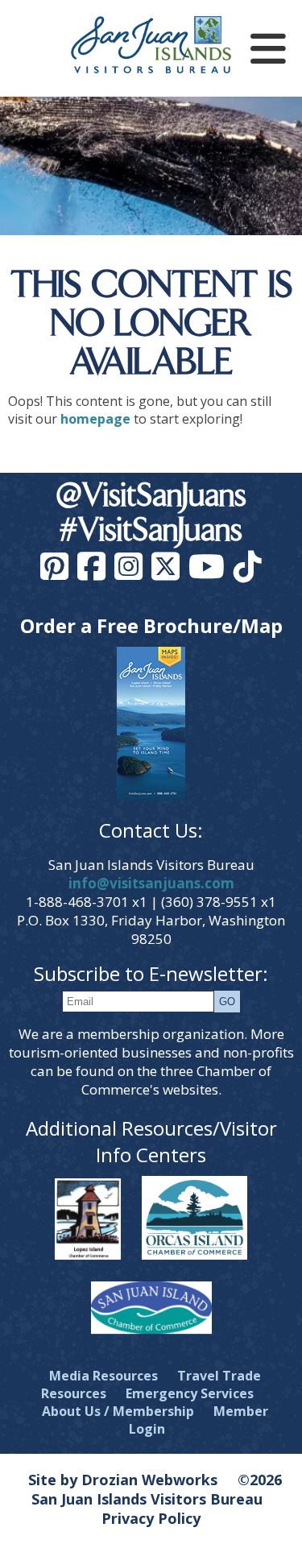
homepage (95, 419)
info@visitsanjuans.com (151, 883)
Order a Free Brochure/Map (151, 625)
